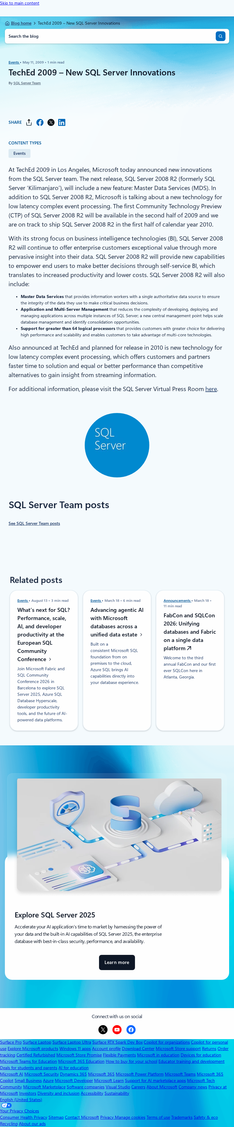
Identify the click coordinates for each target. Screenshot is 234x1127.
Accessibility (92, 1093)
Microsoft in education (158, 1054)
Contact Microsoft (82, 1117)
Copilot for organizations (167, 1042)
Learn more (117, 965)
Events (14, 62)
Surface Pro (11, 1042)
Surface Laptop (37, 1042)
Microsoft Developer (74, 1080)
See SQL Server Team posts (34, 523)
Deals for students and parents (28, 1067)
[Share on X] (51, 122)
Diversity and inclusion (58, 1093)
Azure (48, 1080)
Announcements (177, 600)
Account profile (106, 1048)
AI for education (73, 1067)
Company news (193, 1086)
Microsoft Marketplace (44, 1086)
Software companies (86, 1086)
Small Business (28, 1080)
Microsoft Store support (178, 1048)
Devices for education (201, 1054)
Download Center (138, 1048)
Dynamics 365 (73, 1074)
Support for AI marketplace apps (155, 1080)
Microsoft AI (11, 1074)
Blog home (21, 23)
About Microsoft (162, 1086)
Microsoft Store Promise (79, 1054)
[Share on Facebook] (40, 122)
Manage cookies (130, 1117)
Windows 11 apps (75, 1048)
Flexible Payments (119, 1054)
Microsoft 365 (101, 1074)
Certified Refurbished (35, 1054)
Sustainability (117, 1093)
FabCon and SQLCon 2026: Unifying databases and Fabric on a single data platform (190, 631)
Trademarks (182, 1117)
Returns (209, 1048)
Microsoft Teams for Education (28, 1061)
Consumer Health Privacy (23, 1117)
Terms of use (158, 1117)
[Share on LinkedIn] (62, 122)
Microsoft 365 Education (81, 1061)
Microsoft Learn (109, 1080)
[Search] (220, 36)
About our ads (32, 1123)
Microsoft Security (41, 1074)
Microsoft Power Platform (140, 1074)
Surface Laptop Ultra (71, 1042)
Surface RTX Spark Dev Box (117, 1042)
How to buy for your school (131, 1061)
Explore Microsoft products (33, 1048)
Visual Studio (118, 1086)
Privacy (107, 1117)
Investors (27, 1093)
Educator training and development (191, 1061)
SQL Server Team (27, 83)
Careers (138, 1086)
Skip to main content (19, 3)
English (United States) (21, 1099)
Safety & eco (206, 1117)
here (211, 389)
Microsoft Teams (180, 1074)
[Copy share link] (29, 122)
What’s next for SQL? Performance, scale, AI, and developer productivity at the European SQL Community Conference (43, 634)
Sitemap (56, 1117)
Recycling (9, 1123)
